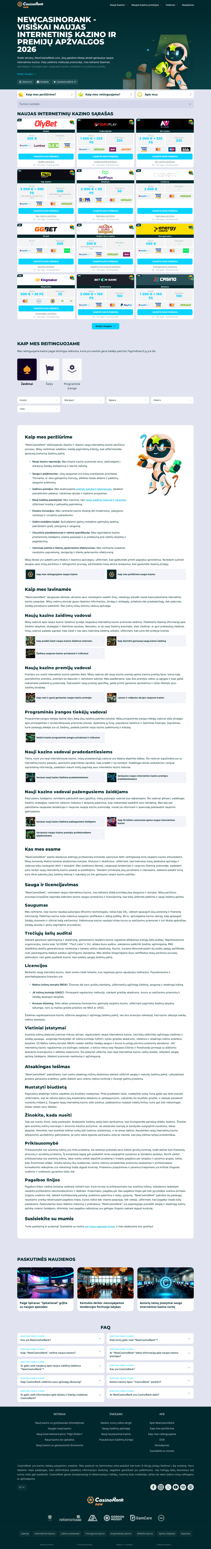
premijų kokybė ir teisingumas (94, 489)
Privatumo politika (84, 1544)
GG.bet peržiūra (46, 266)
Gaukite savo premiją (46, 156)
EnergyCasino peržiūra (165, 266)
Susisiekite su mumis (162, 1451)
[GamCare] (141, 1518)
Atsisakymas (162, 1445)
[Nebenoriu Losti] (70, 1518)
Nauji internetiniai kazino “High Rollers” (60, 1434)
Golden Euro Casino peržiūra (105, 266)
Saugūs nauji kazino (59, 1428)
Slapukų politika (46, 1544)
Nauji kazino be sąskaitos (59, 1439)
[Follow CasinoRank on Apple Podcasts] (191, 1487)
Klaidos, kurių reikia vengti (116, 1423)
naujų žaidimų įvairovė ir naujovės (106, 499)
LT (20, 1487)
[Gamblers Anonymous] (93, 1518)
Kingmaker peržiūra (46, 313)
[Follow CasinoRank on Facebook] (153, 1487)
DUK (162, 1439)
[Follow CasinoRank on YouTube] (176, 1487)
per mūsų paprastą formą (100, 1226)
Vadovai (170, 4)
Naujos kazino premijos (145, 4)
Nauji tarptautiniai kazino (116, 1434)
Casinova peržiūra (165, 215)
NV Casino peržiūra (165, 161)
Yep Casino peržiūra (46, 215)
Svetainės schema (164, 1544)
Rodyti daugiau (104, 326)
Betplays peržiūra (105, 215)
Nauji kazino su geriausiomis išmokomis (59, 1445)
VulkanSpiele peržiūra (105, 161)
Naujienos (188, 4)
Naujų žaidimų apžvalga (116, 1428)
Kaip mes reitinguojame (162, 1434)
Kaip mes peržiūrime (162, 1428)
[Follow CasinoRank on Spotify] (183, 1487)
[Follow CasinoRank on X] (168, 1487)
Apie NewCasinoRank (162, 1423)
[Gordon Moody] (114, 1518)
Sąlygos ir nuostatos (124, 1544)
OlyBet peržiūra (46, 161)
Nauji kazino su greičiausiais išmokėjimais (59, 1423)
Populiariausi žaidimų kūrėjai (116, 1439)
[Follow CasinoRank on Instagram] (161, 1487)
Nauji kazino (117, 4)
